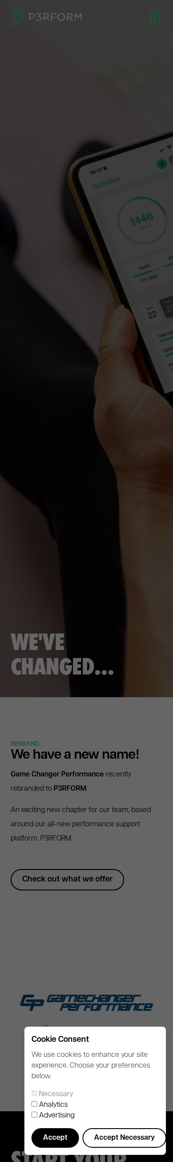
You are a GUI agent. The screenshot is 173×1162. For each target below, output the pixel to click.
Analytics (53, 1105)
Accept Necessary (124, 1138)
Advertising (57, 1115)
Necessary (56, 1094)
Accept (55, 1138)
